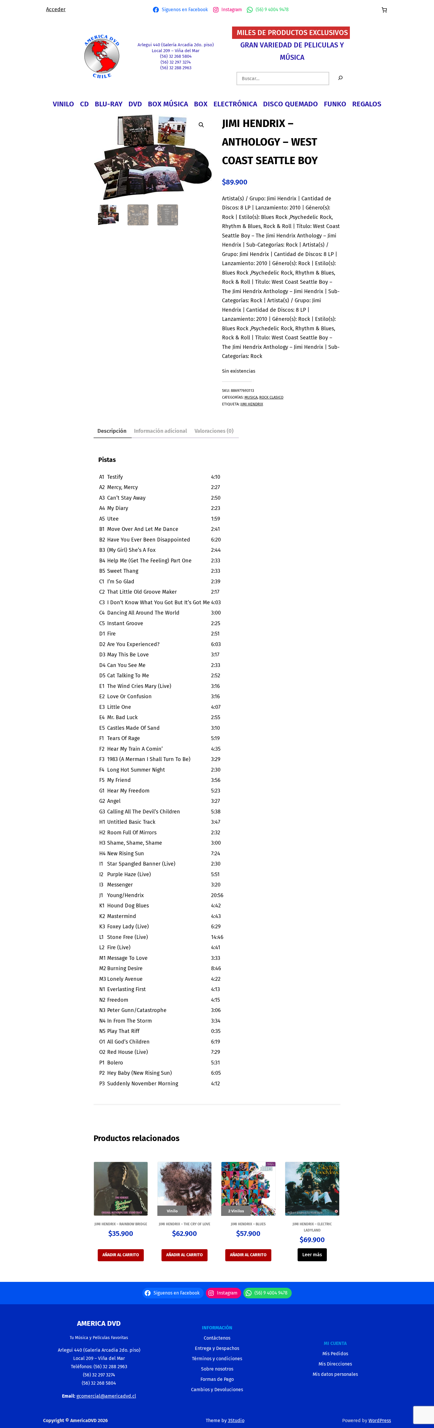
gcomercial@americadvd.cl (106, 1396)
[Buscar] (340, 78)
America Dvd (99, 1323)
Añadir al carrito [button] (120, 1254)
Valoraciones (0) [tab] (214, 431)
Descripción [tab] (111, 431)
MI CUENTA (335, 1343)
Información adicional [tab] (160, 431)
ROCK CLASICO (271, 397)
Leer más (312, 1254)
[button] (201, 125)
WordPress (379, 1420)
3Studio (236, 1420)
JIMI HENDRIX (251, 404)
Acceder (56, 9)
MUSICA (250, 397)
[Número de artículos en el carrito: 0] (384, 9)
